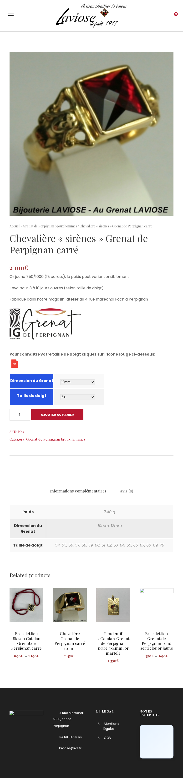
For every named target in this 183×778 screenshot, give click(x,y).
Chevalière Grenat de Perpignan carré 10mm (70, 641)
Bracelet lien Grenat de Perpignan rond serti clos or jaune (156, 641)
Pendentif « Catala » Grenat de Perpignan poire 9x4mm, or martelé (113, 643)
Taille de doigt (31, 395)
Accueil (15, 226)
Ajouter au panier (57, 414)
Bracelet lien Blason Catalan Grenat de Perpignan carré (26, 641)
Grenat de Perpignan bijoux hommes (50, 226)
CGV (107, 737)
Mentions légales (111, 726)
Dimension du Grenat (31, 380)
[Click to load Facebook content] (156, 741)
